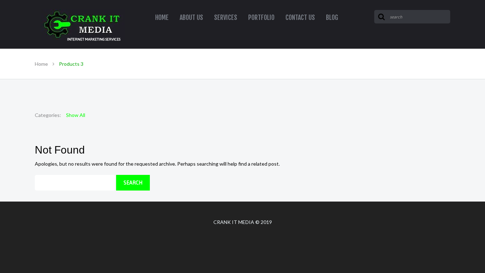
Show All (75, 115)
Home (41, 64)
